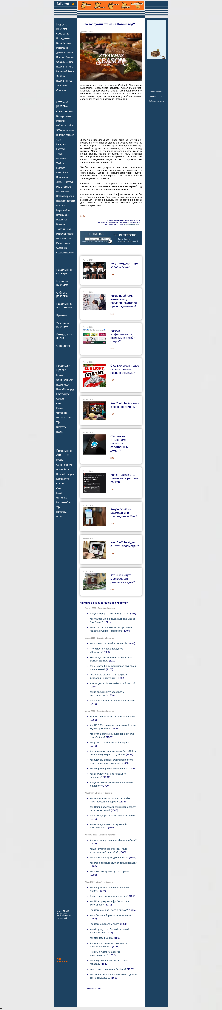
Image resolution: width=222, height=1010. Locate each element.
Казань (59, 408)
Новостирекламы (62, 26)
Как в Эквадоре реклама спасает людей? (113, 815)
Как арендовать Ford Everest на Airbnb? (112, 700)
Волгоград (61, 427)
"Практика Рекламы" (132, 224)
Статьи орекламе (62, 104)
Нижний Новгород (65, 389)
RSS (59, 959)
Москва (59, 375)
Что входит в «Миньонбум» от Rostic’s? (112, 683)
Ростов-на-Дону (63, 417)
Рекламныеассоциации (64, 305)
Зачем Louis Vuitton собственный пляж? (112, 716)
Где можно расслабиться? (105, 924)
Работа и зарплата (156, 101)
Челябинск (61, 412)
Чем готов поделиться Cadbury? (108, 969)
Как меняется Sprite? (101, 938)
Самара (60, 398)
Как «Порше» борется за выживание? (111, 915)
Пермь (59, 431)
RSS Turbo (62, 961)
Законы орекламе (62, 325)
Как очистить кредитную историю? (109, 871)
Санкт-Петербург (64, 380)
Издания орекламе (63, 283)
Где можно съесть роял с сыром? (109, 910)
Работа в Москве (156, 92)
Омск (58, 403)
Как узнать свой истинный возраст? (110, 742)
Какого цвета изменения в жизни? (109, 896)
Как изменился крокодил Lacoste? (109, 857)
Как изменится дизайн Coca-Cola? (109, 643)
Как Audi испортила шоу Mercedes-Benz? (113, 840)
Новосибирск (62, 384)
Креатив (61, 315)
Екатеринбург (62, 394)
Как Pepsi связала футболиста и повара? (113, 862)
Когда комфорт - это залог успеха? (110, 613)
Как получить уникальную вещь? (108, 768)
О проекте (63, 345)
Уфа (58, 422)
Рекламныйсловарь (64, 271)
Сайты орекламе (62, 294)
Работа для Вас (156, 96)
